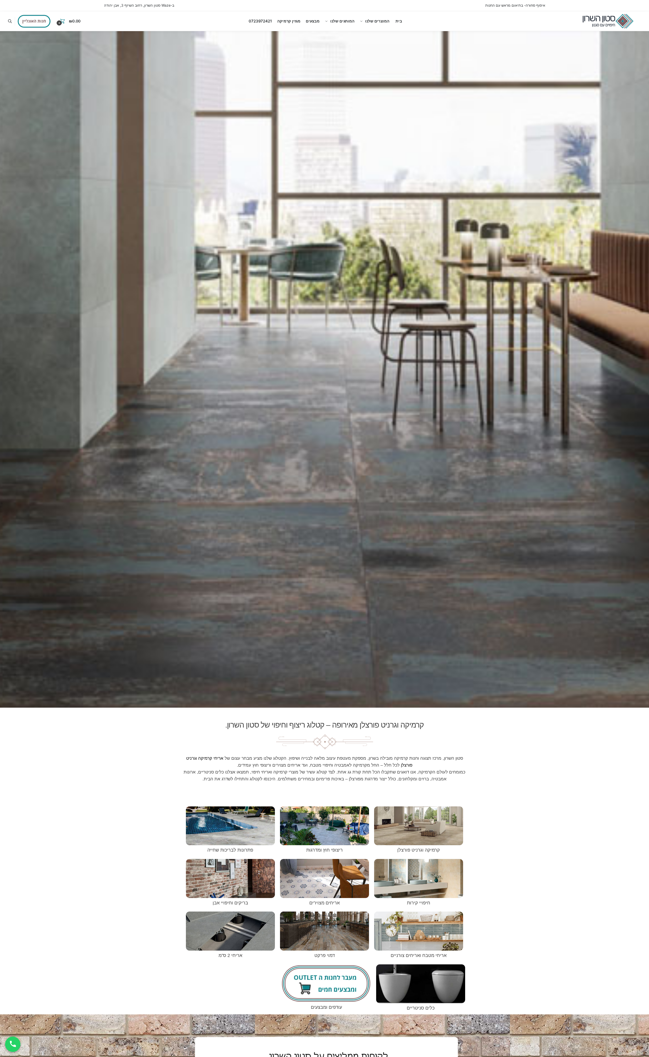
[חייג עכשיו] (12, 1044)
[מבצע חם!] (34, 21)
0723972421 (260, 21)
